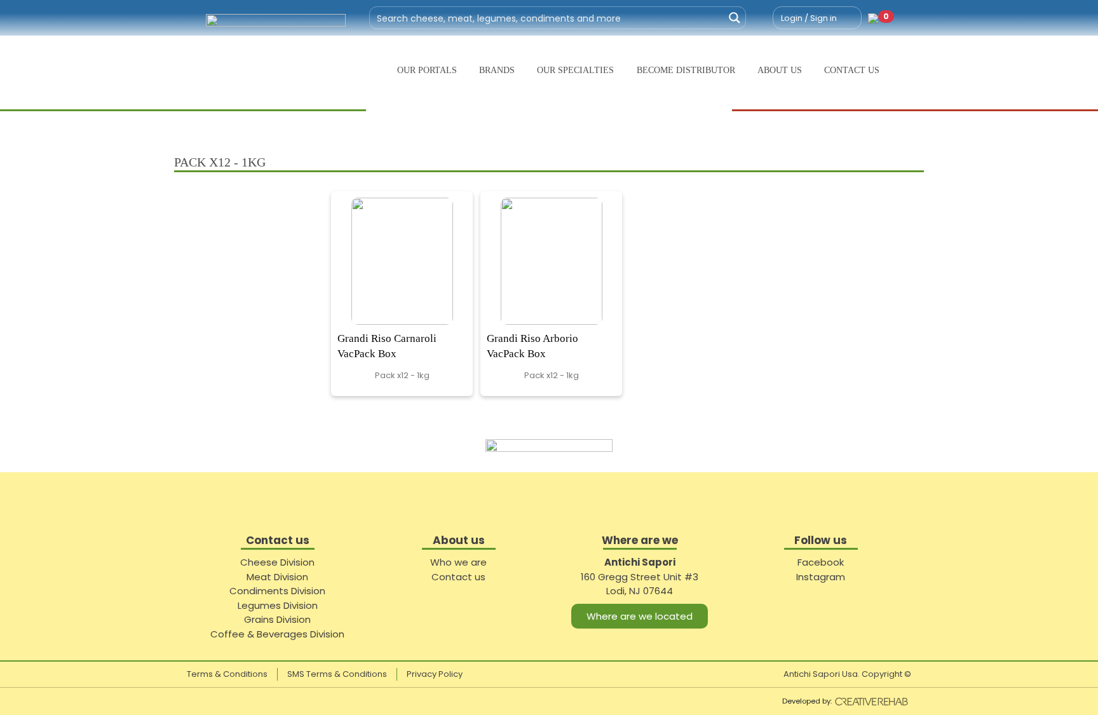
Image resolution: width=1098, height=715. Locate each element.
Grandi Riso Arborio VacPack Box (532, 346)
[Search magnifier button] (734, 18)
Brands (497, 70)
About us (779, 70)
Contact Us (851, 70)
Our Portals (427, 70)
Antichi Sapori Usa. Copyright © (847, 674)
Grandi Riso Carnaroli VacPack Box (387, 346)
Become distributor (686, 70)
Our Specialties (575, 70)
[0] (873, 17)
